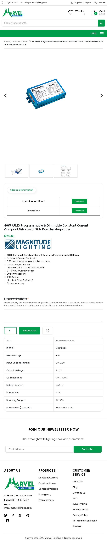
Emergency (44, 494)
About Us (78, 481)
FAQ (75, 498)
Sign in (88, 2)
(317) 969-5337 (11, 2)
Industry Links (80, 504)
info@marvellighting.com (36, 2)
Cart (102, 11)
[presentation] (5, 95)
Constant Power (47, 483)
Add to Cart (29, 330)
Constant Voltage (48, 488)
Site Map (77, 526)
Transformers (46, 500)
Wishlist (80, 11)
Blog (75, 487)
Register (78, 2)
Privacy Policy (80, 515)
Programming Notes (16, 298)
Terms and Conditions (85, 520)
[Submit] (101, 23)
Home (7, 41)
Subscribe (87, 449)
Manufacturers (81, 509)
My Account (99, 2)
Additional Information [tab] (21, 190)
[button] (47, 330)
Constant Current (20, 41)
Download (79, 201)
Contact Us (79, 492)
